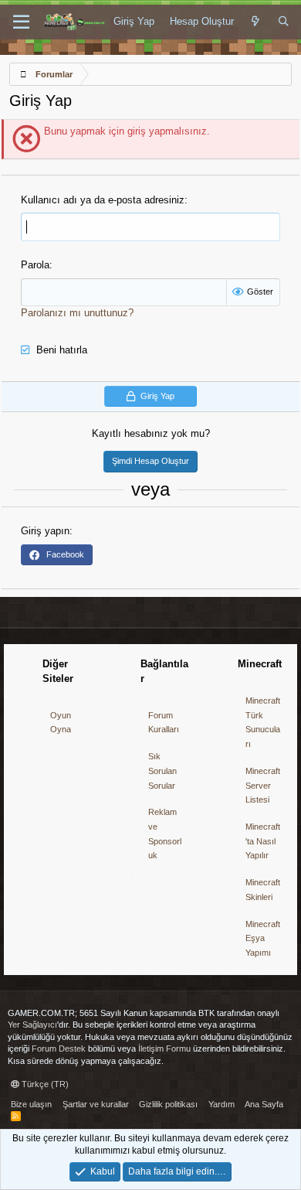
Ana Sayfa (264, 1104)
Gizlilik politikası (168, 1104)
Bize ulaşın (31, 1104)
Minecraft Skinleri (262, 890)
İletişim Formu (164, 1048)
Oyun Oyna (60, 723)
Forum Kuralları (163, 723)
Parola (35, 265)
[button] (21, 22)
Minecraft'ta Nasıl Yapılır (262, 841)
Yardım (221, 1104)
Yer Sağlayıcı (32, 1024)
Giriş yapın (45, 531)
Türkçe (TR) (44, 1084)
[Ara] (283, 22)
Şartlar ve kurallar (96, 1104)
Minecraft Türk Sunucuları (262, 722)
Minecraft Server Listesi (262, 785)
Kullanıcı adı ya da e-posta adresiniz (102, 200)
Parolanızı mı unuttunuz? (77, 313)
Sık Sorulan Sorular (162, 770)
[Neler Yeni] (256, 22)
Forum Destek (59, 1048)
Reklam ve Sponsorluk (164, 833)
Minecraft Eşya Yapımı (262, 938)
